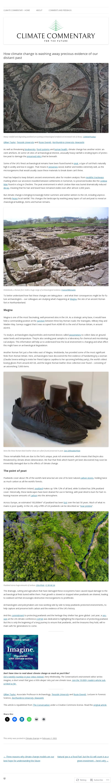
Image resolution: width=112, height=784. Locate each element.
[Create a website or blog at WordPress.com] (5, 778)
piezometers (75, 334)
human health (60, 149)
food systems (43, 149)
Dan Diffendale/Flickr (72, 451)
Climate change (32, 738)
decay (6, 188)
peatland (39, 488)
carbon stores (86, 478)
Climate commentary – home (17, 10)
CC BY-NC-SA (50, 585)
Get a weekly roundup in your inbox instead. (24, 676)
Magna (73, 299)
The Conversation (41, 705)
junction (41, 320)
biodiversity (30, 149)
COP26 (39, 619)
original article (99, 705)
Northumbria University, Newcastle (68, 142)
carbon (34, 495)
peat (76, 163)
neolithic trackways (95, 177)
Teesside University (25, 142)
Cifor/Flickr (40, 585)
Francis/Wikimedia (68, 290)
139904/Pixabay (89, 137)
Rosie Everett (45, 142)
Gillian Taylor (10, 142)
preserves (53, 166)
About (39, 10)
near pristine (86, 506)
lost (65, 502)
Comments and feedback (60, 10)
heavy (15, 198)
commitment (18, 615)
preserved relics (34, 156)
